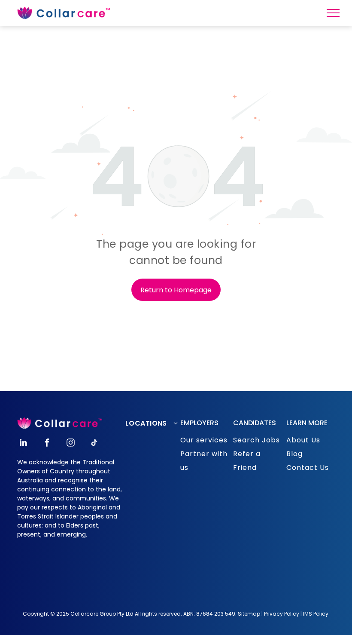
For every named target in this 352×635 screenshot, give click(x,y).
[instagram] (70, 443)
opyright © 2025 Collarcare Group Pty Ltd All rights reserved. (104, 613)
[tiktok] (94, 443)
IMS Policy (315, 613)
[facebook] (47, 443)
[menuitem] (155, 423)
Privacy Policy (281, 613)
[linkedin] (23, 443)
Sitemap (249, 613)
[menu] (333, 13)
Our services (204, 440)
